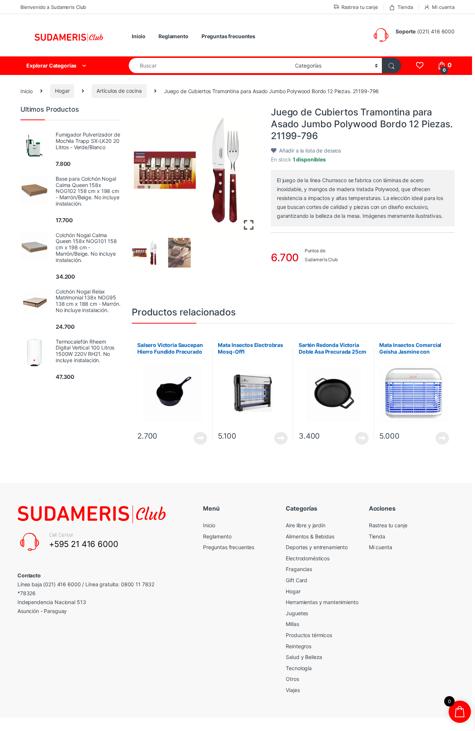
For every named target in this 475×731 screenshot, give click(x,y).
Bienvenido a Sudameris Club (53, 7)
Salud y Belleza (304, 657)
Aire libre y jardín (305, 525)
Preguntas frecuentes (228, 36)
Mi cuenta (443, 7)
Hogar (62, 91)
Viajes (292, 690)
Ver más (200, 438)
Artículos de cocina (118, 91)
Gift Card (296, 580)
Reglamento (173, 36)
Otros (292, 679)
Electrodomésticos (308, 558)
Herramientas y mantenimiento (322, 602)
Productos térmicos (309, 635)
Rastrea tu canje (359, 7)
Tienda (405, 7)
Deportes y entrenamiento (317, 547)
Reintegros (298, 646)
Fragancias (299, 569)
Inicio (138, 36)
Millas (292, 624)
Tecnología (299, 668)
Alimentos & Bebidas (310, 536)
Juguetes (297, 613)
